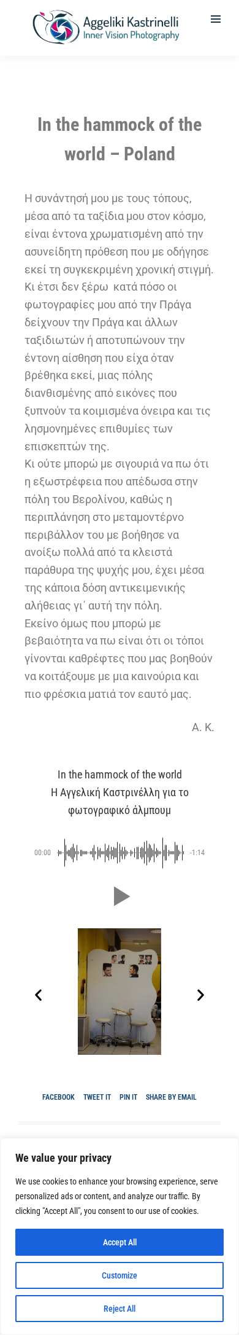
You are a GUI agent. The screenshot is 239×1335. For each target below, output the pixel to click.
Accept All (120, 1242)
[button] (119, 896)
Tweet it (97, 1097)
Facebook (58, 1097)
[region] (119, 1236)
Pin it (128, 1097)
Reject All (119, 1308)
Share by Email (171, 1097)
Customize (119, 1275)
